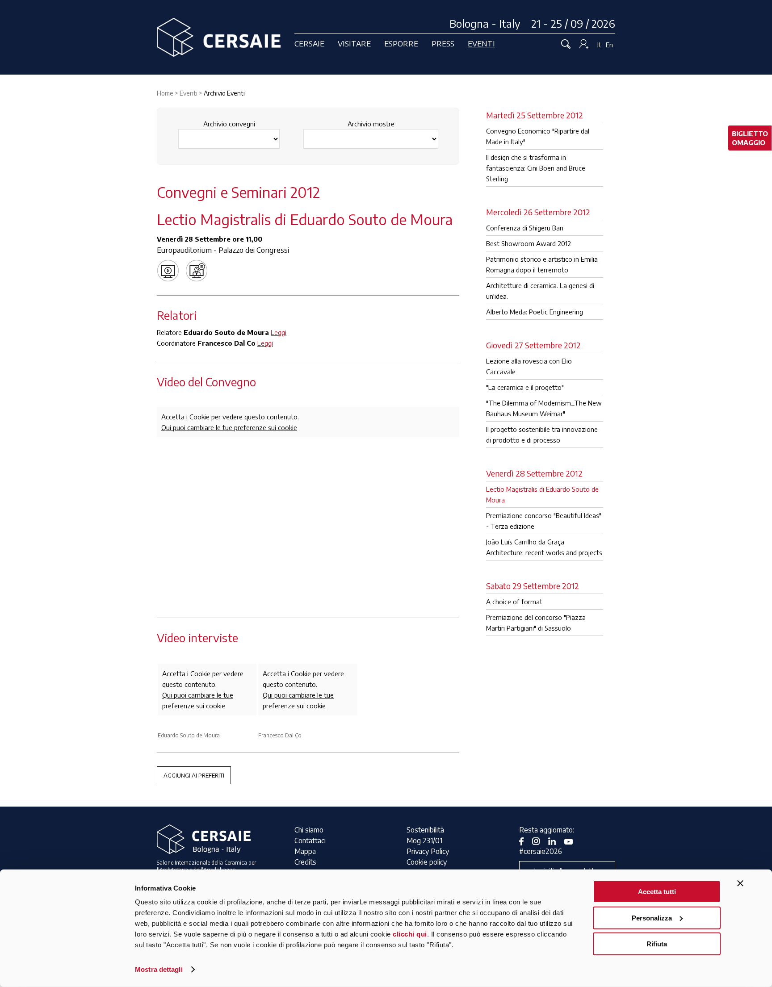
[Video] (170, 270)
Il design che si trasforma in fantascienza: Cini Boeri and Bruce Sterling (535, 168)
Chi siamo (308, 829)
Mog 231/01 (424, 840)
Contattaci (310, 840)
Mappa (305, 851)
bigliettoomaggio (750, 138)
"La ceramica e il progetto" (525, 387)
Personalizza (652, 917)
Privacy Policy (428, 851)
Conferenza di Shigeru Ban (524, 228)
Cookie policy (427, 861)
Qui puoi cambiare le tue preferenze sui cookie (229, 427)
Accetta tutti (657, 891)
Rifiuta (656, 944)
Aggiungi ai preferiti (194, 775)
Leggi (278, 332)
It (599, 45)
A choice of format (514, 602)
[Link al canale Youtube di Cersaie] (571, 840)
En (609, 45)
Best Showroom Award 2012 (528, 243)
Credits (305, 861)
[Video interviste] (198, 270)
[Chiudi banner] (740, 883)
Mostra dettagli (159, 969)
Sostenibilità (425, 829)
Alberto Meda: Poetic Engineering (534, 312)
